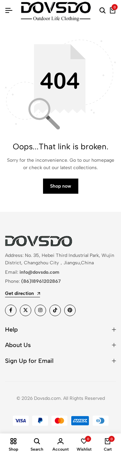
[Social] (10, 310)
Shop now (60, 186)
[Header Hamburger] (8, 10)
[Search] (102, 10)
